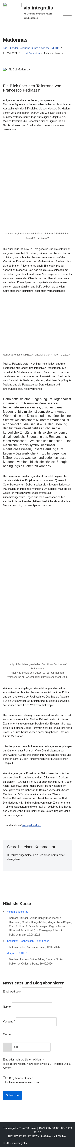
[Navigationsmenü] (67, 12)
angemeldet (25, 854)
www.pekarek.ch (31, 825)
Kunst (34, 48)
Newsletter (44, 48)
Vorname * (9, 1021)
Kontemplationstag (17, 911)
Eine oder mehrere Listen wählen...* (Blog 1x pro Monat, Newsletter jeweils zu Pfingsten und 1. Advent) (37, 1064)
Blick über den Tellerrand (16, 48)
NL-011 (55, 48)
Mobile (7, 1034)
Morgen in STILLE (17, 953)
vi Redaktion (33, 53)
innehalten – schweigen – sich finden (28, 940)
